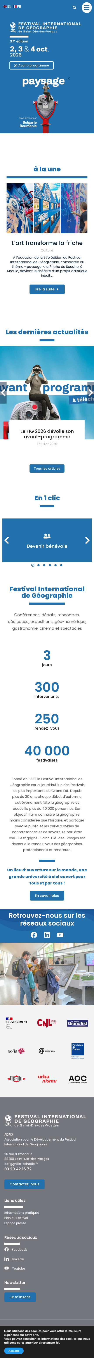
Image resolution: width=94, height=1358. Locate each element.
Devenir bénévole (47, 546)
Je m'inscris (20, 1297)
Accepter (14, 1351)
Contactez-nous (24, 1184)
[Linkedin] (47, 935)
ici (57, 1343)
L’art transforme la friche (47, 243)
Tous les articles (47, 468)
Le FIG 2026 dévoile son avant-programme (47, 434)
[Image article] (47, 208)
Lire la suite (44, 289)
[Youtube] (60, 935)
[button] (33, 565)
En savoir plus (47, 895)
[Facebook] (34, 935)
